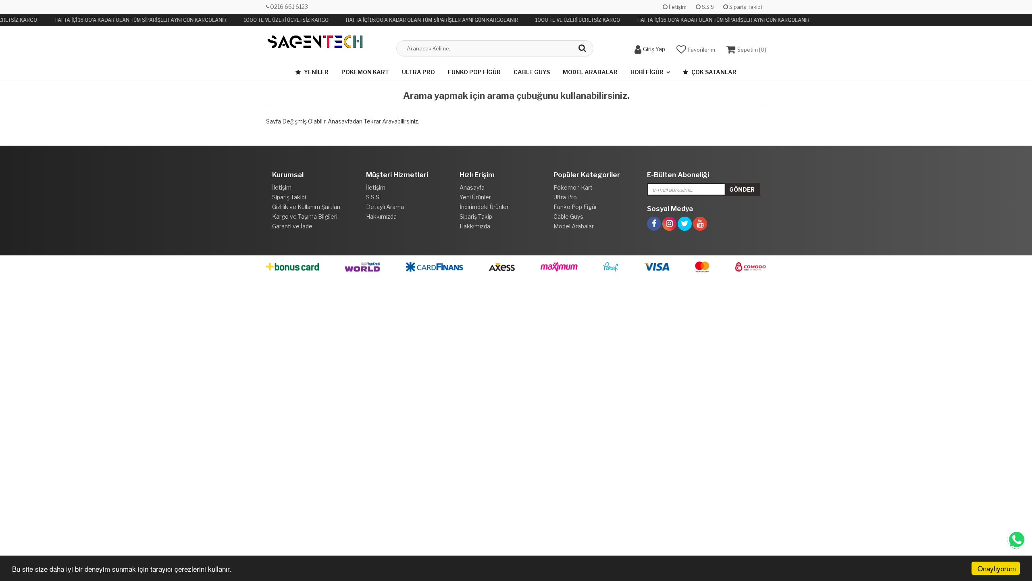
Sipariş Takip (476, 216)
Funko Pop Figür (474, 72)
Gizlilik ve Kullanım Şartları (306, 206)
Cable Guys (532, 72)
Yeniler (316, 72)
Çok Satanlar (713, 72)
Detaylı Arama (385, 206)
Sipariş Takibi (745, 7)
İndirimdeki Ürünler (484, 206)
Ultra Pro (418, 72)
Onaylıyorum (997, 568)
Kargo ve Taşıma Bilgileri (304, 216)
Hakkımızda (381, 216)
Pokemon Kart (365, 72)
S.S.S (707, 7)
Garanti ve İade (292, 226)
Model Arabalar (590, 72)
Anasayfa (472, 187)
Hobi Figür (647, 72)
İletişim (677, 7)
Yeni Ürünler (475, 197)
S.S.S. (373, 197)
